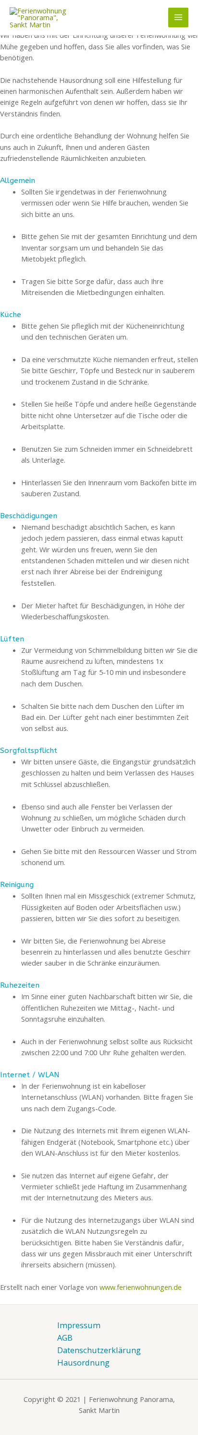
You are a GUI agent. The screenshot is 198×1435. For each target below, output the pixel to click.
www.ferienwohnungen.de (140, 1287)
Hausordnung (83, 1362)
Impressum (78, 1325)
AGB (65, 1337)
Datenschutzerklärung (99, 1349)
